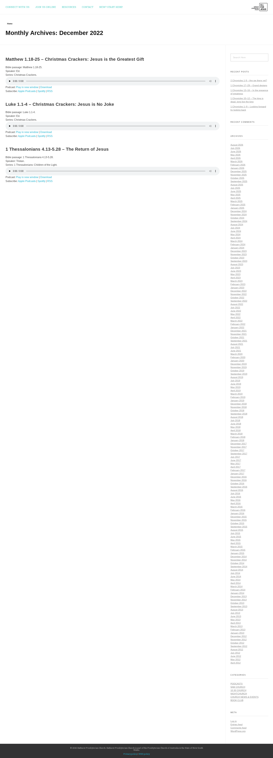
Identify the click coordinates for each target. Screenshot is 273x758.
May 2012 (235, 659)
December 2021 (239, 331)
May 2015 (235, 540)
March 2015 (237, 546)
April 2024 (236, 238)
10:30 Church (238, 690)
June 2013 (236, 616)
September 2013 (239, 606)
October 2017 (237, 450)
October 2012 (237, 643)
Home (9, 24)
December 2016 (239, 477)
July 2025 (235, 188)
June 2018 (236, 423)
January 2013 (237, 633)
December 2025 (239, 171)
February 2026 (238, 164)
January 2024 (237, 248)
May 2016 (235, 500)
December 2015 (239, 516)
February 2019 (238, 397)
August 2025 (237, 184)
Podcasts (237, 683)
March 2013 (237, 626)
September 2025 (239, 181)
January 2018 (237, 440)
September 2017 (239, 453)
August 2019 (237, 377)
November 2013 (239, 599)
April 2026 (236, 158)
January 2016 (237, 513)
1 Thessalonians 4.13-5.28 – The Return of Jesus (57, 149)
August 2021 (237, 344)
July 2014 (235, 573)
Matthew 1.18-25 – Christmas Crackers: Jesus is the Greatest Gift (75, 59)
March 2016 (237, 506)
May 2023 (235, 274)
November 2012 (239, 639)
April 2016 (236, 503)
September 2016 (239, 487)
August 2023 (237, 264)
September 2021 (239, 340)
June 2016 (236, 497)
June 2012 (236, 656)
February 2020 (238, 357)
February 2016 (238, 510)
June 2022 (236, 311)
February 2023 (238, 284)
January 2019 (237, 400)
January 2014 (237, 593)
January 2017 (237, 473)
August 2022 (237, 304)
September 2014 (239, 566)
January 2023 (237, 287)
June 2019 (236, 384)
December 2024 (239, 211)
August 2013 (237, 609)
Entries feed (237, 724)
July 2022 (235, 307)
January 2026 (237, 168)
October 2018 (237, 410)
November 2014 (239, 560)
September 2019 (239, 374)
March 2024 (237, 241)
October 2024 (237, 218)
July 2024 (235, 228)
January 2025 (237, 208)
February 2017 (238, 470)
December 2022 (239, 291)
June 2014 (236, 576)
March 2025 (237, 201)
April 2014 (236, 583)
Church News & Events (244, 697)
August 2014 (237, 570)
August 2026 (237, 145)
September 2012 (239, 646)
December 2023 (239, 251)
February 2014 (238, 590)
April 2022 (236, 317)
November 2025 (239, 174)
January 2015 (237, 553)
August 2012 (237, 649)
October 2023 (237, 257)
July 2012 (235, 653)
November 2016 (239, 480)
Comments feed (238, 728)
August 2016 (237, 490)
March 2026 (237, 161)
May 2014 (235, 580)
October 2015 (237, 523)
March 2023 (237, 281)
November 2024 (239, 214)
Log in (234, 721)
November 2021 (239, 334)
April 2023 (236, 277)
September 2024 (239, 221)
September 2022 (239, 301)
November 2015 (239, 520)
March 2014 (237, 586)
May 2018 (235, 427)
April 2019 (236, 390)
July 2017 (235, 457)
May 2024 (235, 234)
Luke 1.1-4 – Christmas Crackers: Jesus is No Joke (60, 104)
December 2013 (239, 596)
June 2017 (236, 460)
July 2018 (235, 420)
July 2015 (235, 533)
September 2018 (239, 414)
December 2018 (239, 404)
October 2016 (237, 483)
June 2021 (236, 350)
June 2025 (236, 191)
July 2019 (235, 380)
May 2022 (235, 314)
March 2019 (237, 394)
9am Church (238, 687)
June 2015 (236, 536)
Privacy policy (130, 754)
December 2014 (239, 556)
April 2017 (236, 467)
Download (46, 87)
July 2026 (235, 148)
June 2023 (236, 271)
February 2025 (238, 204)
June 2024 (236, 231)
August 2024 (237, 224)
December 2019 (239, 364)
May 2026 (235, 155)
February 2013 (238, 629)
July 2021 (235, 347)
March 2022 (237, 321)
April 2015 (236, 543)
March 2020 (237, 354)
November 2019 (239, 367)
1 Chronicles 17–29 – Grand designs (249, 85)
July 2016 (235, 493)
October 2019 (237, 370)
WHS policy (144, 754)
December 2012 (239, 636)
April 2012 (236, 663)
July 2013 (235, 613)
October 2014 (237, 563)
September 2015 (239, 526)
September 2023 (239, 261)
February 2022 (238, 324)
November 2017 (239, 447)
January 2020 (237, 360)
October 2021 (237, 337)
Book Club (237, 700)
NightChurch (239, 693)
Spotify (41, 91)
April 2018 (236, 430)
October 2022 (237, 297)
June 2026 (236, 151)
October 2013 (237, 603)
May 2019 (235, 387)
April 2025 (236, 198)
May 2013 (235, 619)
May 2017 (235, 463)
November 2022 (239, 294)
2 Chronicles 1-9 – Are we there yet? (249, 80)
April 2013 (236, 623)
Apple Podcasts (27, 91)
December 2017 (239, 443)
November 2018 (239, 407)
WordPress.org (238, 731)
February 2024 (238, 244)
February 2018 (238, 437)
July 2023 (235, 267)
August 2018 (237, 417)
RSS (50, 91)
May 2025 (235, 194)
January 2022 (237, 327)
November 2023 (239, 254)
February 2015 (238, 550)
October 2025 (237, 178)
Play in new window (27, 87)
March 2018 (237, 433)
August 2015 (237, 530)
